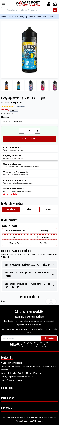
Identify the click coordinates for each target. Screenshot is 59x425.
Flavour (5, 117)
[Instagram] (29, 344)
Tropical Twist (15, 243)
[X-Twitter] (35, 344)
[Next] (53, 301)
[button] (5, 4)
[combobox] (29, 121)
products (12, 17)
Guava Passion (43, 237)
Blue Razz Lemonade (15, 231)
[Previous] (48, 301)
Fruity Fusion (15, 237)
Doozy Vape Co (13, 102)
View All (4, 301)
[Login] (49, 4)
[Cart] (55, 4)
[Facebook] (23, 344)
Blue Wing (43, 231)
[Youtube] (46, 344)
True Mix (43, 243)
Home (3, 17)
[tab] (11, 209)
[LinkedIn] (41, 344)
